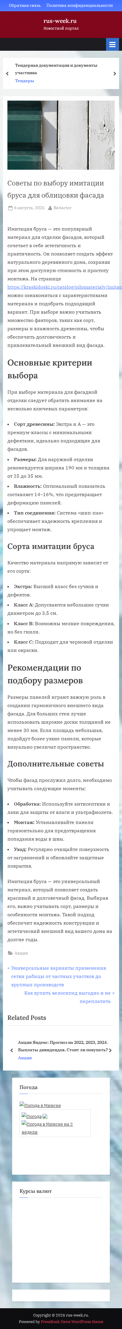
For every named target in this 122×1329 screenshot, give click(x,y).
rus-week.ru (60, 20)
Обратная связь (25, 5)
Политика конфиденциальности (79, 5)
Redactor (62, 207)
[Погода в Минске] (40, 1105)
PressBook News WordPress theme (72, 1321)
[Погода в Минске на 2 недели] (55, 1126)
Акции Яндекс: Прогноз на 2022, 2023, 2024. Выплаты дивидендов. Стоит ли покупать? (63, 1045)
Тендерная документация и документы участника (56, 68)
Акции (21, 953)
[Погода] (34, 1114)
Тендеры (24, 80)
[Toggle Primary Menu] (112, 44)
